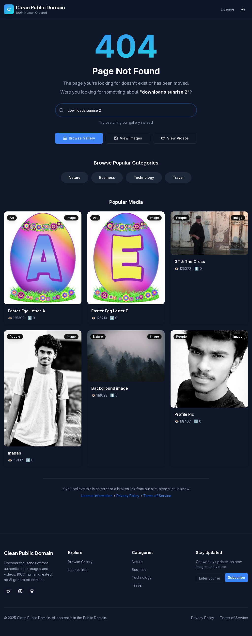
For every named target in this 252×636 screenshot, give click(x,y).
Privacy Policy (127, 496)
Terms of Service (157, 496)
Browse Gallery (82, 138)
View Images (131, 138)
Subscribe (236, 577)
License (227, 9)
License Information (96, 496)
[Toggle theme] (243, 9)
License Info (78, 569)
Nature (74, 177)
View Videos (178, 138)
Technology (144, 177)
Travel (178, 177)
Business (107, 177)
